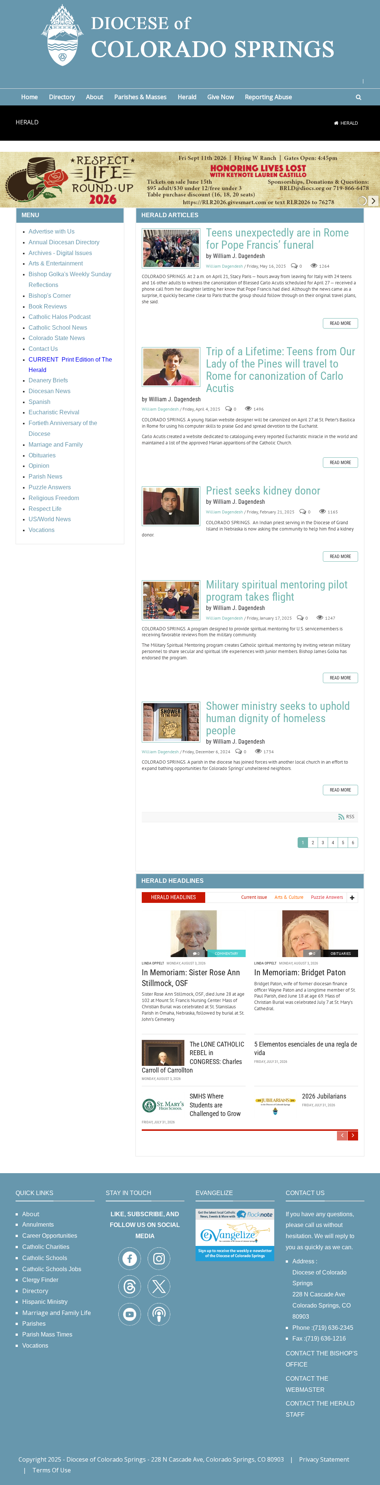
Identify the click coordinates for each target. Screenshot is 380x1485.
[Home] (336, 123)
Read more (340, 323)
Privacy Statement (324, 1459)
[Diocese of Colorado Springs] (190, 34)
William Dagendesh (224, 266)
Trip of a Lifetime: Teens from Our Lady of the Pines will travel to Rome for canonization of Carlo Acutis (171, 366)
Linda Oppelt (153, 963)
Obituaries (341, 953)
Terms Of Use (51, 1470)
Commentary (226, 953)
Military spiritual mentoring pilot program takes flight (171, 600)
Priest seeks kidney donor (171, 506)
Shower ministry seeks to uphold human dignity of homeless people (171, 722)
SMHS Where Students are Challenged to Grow (215, 1104)
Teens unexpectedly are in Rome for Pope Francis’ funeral (171, 248)
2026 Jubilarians (324, 1096)
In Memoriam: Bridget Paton (300, 972)
